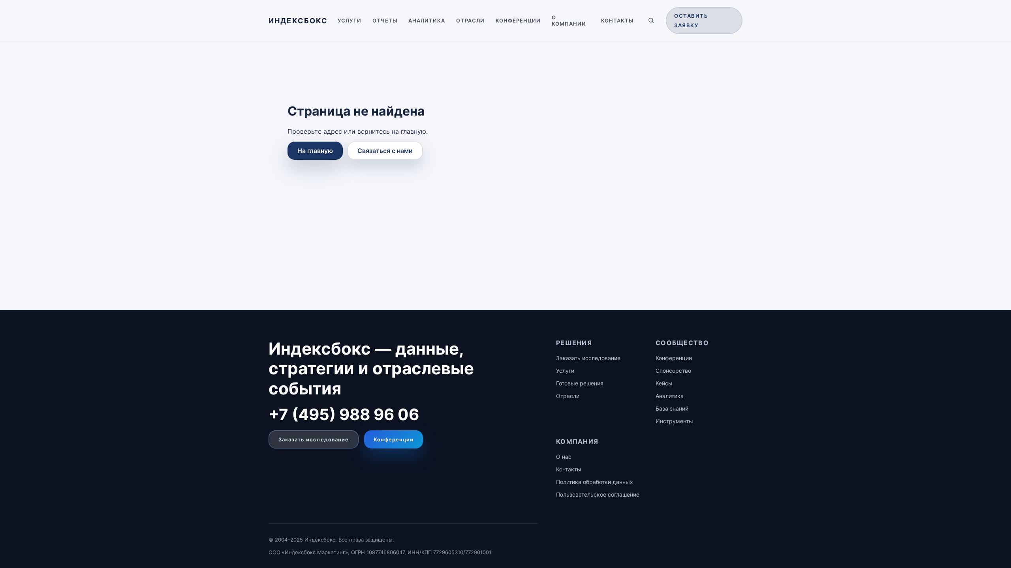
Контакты (617, 20)
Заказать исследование (313, 439)
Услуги (349, 20)
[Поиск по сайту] (651, 20)
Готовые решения (579, 383)
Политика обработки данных (594, 481)
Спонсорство (673, 370)
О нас (563, 456)
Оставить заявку (691, 20)
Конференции (518, 20)
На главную (315, 151)
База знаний (672, 408)
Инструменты (674, 421)
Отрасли (470, 20)
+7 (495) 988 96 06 (344, 414)
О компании (569, 20)
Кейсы (664, 383)
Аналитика (426, 20)
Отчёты (384, 20)
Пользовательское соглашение (597, 494)
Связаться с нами (385, 151)
